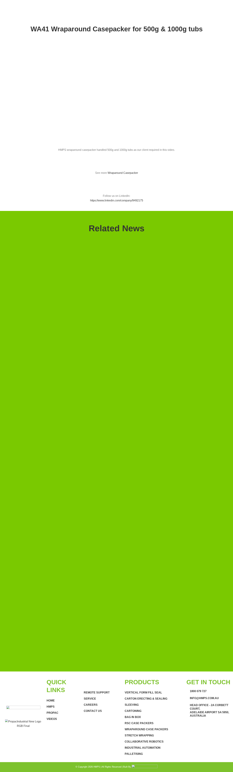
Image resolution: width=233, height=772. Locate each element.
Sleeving (132, 704)
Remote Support (97, 692)
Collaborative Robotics (144, 741)
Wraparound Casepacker (123, 172)
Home (51, 700)
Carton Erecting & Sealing (146, 698)
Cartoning (133, 710)
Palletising (134, 753)
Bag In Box (133, 717)
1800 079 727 (198, 691)
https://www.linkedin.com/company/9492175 (116, 200)
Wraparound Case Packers (146, 729)
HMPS (51, 706)
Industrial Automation (143, 747)
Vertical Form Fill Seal (143, 692)
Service (90, 698)
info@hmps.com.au (204, 698)
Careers (91, 704)
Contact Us (93, 710)
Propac (52, 712)
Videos (52, 718)
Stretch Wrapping (139, 735)
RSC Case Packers (139, 723)
